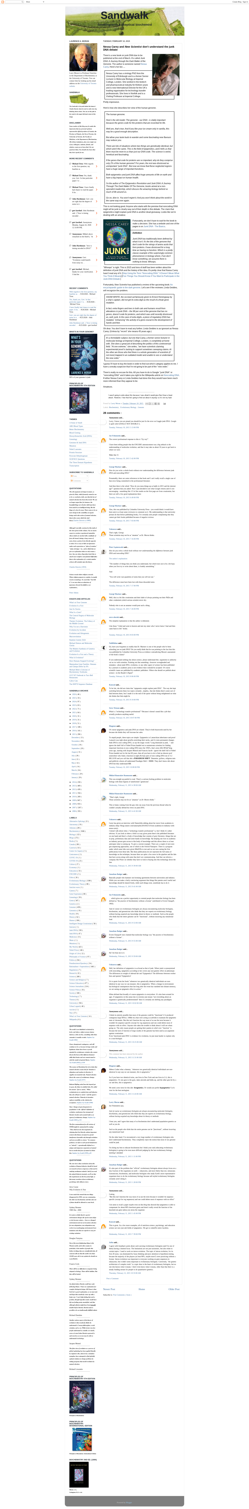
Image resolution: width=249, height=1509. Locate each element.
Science (72, 976)
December (75, 737)
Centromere (73, 854)
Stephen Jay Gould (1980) (85, 1102)
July (73, 756)
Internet (72, 927)
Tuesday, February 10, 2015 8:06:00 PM (124, 676)
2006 (74, 811)
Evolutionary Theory (77, 884)
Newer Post (109, 1289)
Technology (73, 996)
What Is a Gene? (75, 612)
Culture (72, 864)
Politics (72, 960)
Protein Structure (75, 452)
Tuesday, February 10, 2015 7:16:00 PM (124, 539)
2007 (74, 807)
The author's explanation (118, 559)
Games (72, 891)
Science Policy (75, 990)
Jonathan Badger (116, 874)
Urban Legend (74, 1006)
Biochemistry (114, 407)
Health (72, 914)
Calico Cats (73, 681)
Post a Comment (112, 1278)
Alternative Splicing (77, 821)
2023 (74, 705)
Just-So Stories (74, 609)
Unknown (113, 529)
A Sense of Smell (75, 423)
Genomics (73, 910)
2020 (74, 716)
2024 (74, 701)
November (76, 741)
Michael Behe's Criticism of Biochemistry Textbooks (79, 671)
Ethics (71, 877)
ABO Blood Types (76, 426)
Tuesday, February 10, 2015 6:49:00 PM (124, 497)
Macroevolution (75, 636)
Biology (72, 834)
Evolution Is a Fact (76, 606)
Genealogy (73, 439)
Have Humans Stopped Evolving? (81, 661)
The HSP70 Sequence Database (80, 684)
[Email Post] (164, 403)
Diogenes (112, 726)
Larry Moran (116, 403)
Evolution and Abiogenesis (79, 633)
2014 (74, 782)
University (73, 1003)
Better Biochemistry (76, 429)
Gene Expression (75, 894)
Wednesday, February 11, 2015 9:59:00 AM (125, 956)
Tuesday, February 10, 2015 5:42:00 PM (124, 458)
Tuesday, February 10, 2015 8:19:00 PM (124, 700)
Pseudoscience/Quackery (78, 963)
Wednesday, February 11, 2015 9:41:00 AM (125, 886)
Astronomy (73, 824)
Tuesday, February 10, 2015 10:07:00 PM (124, 718)
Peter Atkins (73, 593)
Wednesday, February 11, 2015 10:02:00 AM (125, 1003)
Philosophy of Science (77, 957)
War (71, 1013)
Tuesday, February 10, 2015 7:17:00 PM (124, 586)
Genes (71, 900)
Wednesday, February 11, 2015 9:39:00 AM (125, 866)
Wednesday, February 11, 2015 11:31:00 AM (125, 1057)
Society (72, 993)
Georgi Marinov (115, 467)
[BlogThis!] (149, 403)
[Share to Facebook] (155, 403)
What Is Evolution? (76, 657)
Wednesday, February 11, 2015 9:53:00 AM (125, 923)
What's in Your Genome (78, 602)
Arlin (111, 1242)
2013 (74, 786)
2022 (74, 709)
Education (73, 871)
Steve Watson (114, 708)
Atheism (72, 828)
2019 (74, 720)
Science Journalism (76, 986)
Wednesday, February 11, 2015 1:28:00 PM (125, 1182)
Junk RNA (73, 934)
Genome (141, 407)
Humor (72, 920)
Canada (72, 844)
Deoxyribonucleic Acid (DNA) (80, 436)
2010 (74, 797)
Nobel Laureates (75, 449)
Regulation (73, 970)
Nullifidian (113, 643)
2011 (74, 793)
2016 (74, 731)
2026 (74, 694)
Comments (76, 481)
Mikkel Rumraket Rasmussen (121, 775)
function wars (74, 887)
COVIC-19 (73, 858)
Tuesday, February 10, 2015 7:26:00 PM (124, 609)
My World (73, 947)
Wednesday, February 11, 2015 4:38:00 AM (125, 785)
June (73, 759)
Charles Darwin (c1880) (82, 520)
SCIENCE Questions (77, 459)
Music (71, 940)
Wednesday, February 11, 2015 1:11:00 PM (125, 1156)
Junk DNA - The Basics (154, 226)
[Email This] (146, 403)
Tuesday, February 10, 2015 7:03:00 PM (124, 521)
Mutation (72, 446)
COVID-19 (73, 861)
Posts (74, 476)
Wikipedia (73, 1019)
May (73, 763)
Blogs (71, 838)
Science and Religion (77, 980)
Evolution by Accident (77, 630)
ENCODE (73, 874)
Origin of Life (74, 953)
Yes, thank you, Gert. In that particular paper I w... (79, 300)
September (76, 748)
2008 (74, 804)
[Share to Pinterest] (158, 403)
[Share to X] (152, 403)
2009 (74, 800)
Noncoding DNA (171, 375)
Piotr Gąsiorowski (116, 547)
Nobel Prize (74, 950)
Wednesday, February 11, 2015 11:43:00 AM (125, 1094)
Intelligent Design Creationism (80, 924)
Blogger (129, 1502)
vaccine (72, 1010)
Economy (73, 867)
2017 (74, 727)
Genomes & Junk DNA (77, 443)
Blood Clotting (74, 433)
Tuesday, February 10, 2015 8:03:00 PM (124, 635)
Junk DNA (73, 930)
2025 (74, 698)
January (75, 777)
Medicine (73, 937)
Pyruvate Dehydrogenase (78, 456)
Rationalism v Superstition (79, 966)
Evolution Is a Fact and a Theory (81, 654)
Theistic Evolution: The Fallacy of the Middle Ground (82, 622)
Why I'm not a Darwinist (78, 627)
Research (72, 973)
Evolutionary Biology (128, 407)
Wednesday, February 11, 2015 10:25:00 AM (125, 1042)
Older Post (174, 1289)
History (72, 917)
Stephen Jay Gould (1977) (77, 1080)
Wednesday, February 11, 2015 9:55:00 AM (125, 941)
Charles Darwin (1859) (77, 567)
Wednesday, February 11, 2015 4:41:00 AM (125, 811)
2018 (74, 723)
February (75, 774)
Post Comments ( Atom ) (122, 1295)
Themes (72, 1000)
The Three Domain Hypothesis (80, 462)
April (74, 766)
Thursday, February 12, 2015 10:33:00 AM (125, 1273)
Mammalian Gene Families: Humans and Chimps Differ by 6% (82, 665)
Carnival (72, 848)
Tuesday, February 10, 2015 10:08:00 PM (124, 767)
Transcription (74, 466)
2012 (74, 789)
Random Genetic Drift (77, 640)
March (74, 770)
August (74, 752)
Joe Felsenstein (115, 436)
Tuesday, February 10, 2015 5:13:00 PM (124, 427)
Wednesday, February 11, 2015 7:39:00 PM (125, 1234)
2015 (74, 734)
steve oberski (114, 617)
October (75, 745)
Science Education (76, 983)
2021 (74, 712)
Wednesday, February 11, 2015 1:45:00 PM (125, 1213)
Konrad (112, 685)
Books (71, 841)
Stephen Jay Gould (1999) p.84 (81, 1153)
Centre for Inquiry (76, 851)
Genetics (72, 904)
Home (142, 1289)
